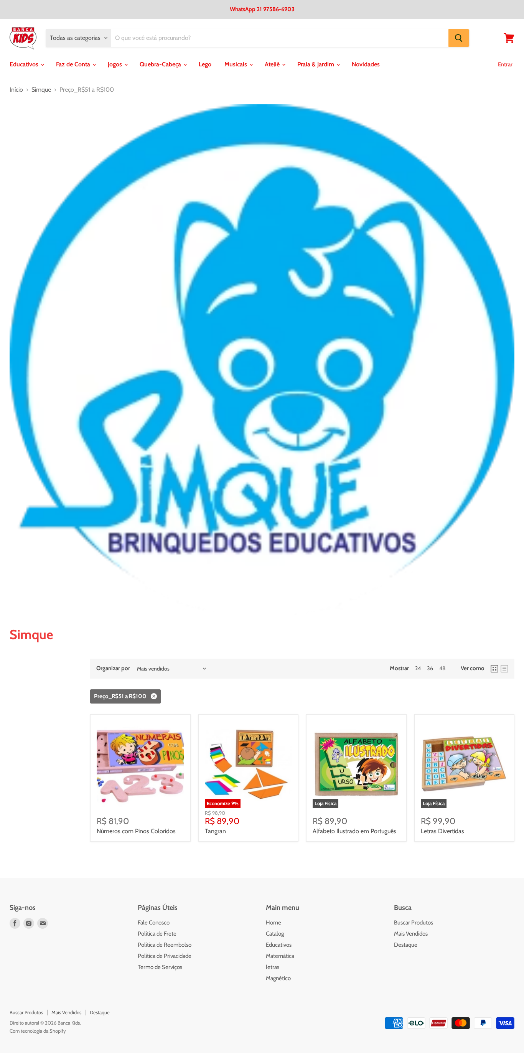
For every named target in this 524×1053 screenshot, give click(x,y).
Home (273, 922)
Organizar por (113, 668)
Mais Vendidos (411, 933)
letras (272, 967)
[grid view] (494, 668)
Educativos (25, 64)
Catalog (275, 933)
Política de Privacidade (164, 955)
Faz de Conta (74, 64)
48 (442, 668)
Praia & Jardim (316, 64)
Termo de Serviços (160, 967)
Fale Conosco (154, 922)
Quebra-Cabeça (161, 64)
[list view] (504, 668)
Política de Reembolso (164, 944)
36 (430, 668)
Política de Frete (157, 933)
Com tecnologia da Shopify (38, 1031)
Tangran (215, 831)
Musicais (236, 64)
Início (16, 89)
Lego (205, 64)
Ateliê (273, 64)
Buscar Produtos (413, 922)
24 (418, 668)
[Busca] (458, 38)
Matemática (280, 955)
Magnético (278, 978)
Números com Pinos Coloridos (136, 831)
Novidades (366, 64)
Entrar (505, 64)
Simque (41, 89)
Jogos (116, 64)
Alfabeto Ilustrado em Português (354, 831)
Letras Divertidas (442, 831)
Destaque (405, 944)
